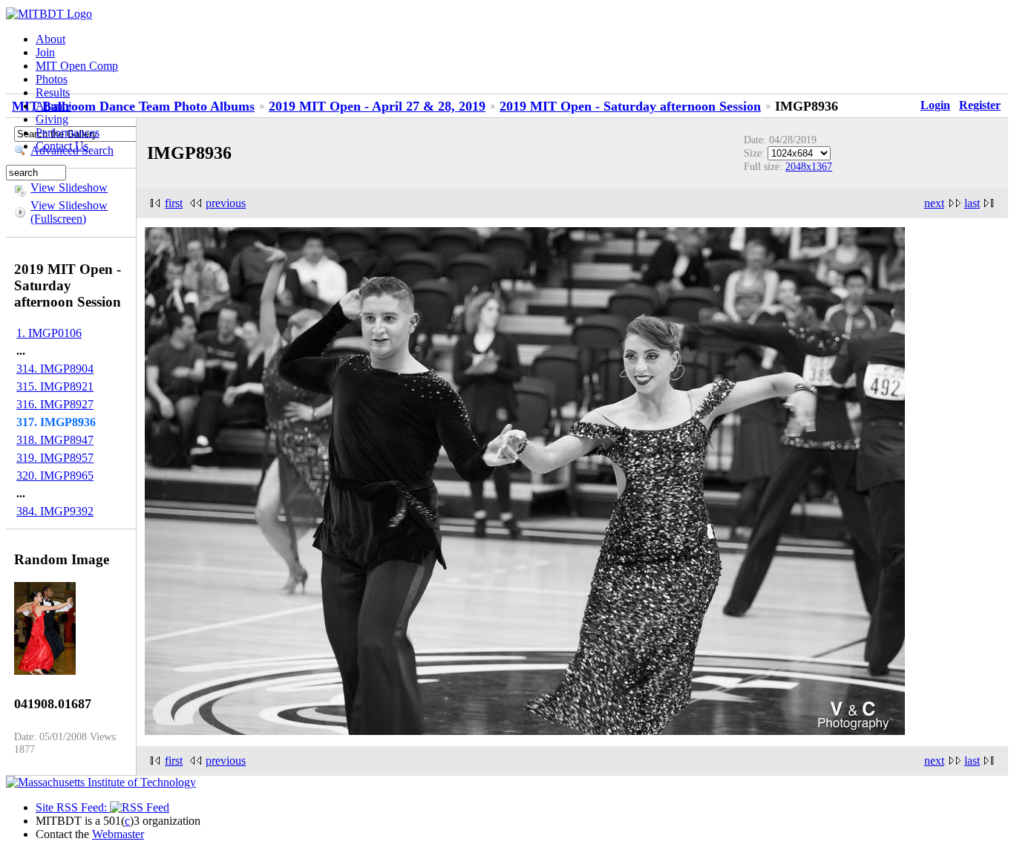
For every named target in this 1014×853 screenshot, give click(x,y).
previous (226, 203)
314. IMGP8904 (55, 368)
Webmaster (118, 834)
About (50, 39)
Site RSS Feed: (73, 807)
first (174, 203)
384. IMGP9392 (55, 511)
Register (980, 105)
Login (935, 105)
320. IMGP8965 (55, 475)
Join (45, 52)
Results (53, 92)
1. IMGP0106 (49, 333)
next (934, 203)
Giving (52, 119)
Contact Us (62, 146)
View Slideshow (69, 187)
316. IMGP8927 (55, 404)
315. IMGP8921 (55, 386)
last (972, 203)
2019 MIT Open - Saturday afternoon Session (630, 106)
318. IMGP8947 (55, 440)
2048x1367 (808, 166)
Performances (67, 132)
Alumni (53, 105)
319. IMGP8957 (55, 457)
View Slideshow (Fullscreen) (69, 212)
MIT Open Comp (77, 65)
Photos (52, 79)
